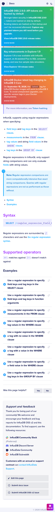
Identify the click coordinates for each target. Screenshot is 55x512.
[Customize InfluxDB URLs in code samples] (47, 4)
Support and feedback (20, 406)
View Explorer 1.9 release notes (19, 67)
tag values (12, 141)
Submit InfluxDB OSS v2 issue (25, 492)
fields (6, 164)
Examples (12, 204)
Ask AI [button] (50, 508)
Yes (38, 391)
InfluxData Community (21, 450)
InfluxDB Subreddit (19, 454)
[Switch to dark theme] (51, 4)
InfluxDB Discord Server (22, 445)
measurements (14, 137)
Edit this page (17, 478)
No (47, 391)
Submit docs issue (20, 485)
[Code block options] (49, 221)
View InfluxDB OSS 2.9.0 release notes (22, 38)
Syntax (10, 200)
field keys (12, 129)
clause (37, 137)
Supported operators (22, 252)
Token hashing (39, 108)
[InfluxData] (3, 3)
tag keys (26, 129)
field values (35, 141)
